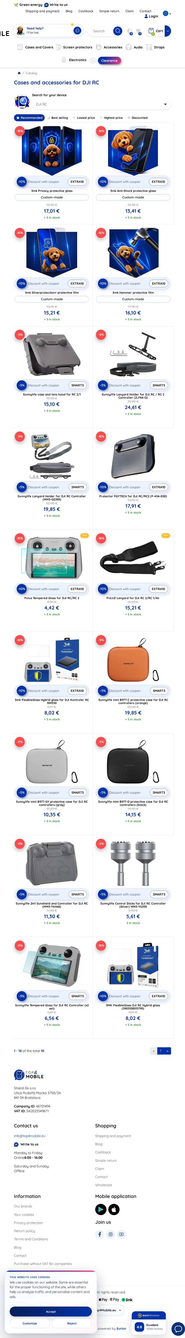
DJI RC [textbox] (41, 104)
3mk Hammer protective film (133, 292)
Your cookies (24, 1214)
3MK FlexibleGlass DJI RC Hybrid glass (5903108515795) (133, 1006)
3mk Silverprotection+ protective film (52, 292)
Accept (51, 1311)
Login (153, 16)
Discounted (140, 117)
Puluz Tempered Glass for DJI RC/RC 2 (51, 598)
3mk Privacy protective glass (51, 191)
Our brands (23, 1206)
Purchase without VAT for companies (43, 1264)
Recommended (31, 117)
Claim (129, 11)
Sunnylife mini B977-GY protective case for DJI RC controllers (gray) (52, 803)
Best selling (59, 117)
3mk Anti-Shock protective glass (133, 191)
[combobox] (101, 104)
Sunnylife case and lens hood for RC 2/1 (52, 394)
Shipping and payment (42, 11)
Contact (145, 11)
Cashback (86, 11)
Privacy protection (28, 1223)
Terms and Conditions (31, 1239)
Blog (69, 11)
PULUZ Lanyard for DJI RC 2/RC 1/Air (133, 598)
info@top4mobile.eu (30, 1136)
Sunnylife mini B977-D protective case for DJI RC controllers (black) (133, 803)
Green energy (30, 4)
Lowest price (86, 117)
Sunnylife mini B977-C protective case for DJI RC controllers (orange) (133, 701)
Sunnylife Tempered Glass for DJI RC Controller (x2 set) (52, 1006)
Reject (71, 1323)
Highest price (113, 117)
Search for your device (49, 95)
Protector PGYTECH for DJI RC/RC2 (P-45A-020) (133, 496)
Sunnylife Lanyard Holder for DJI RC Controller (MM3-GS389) (52, 497)
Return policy (24, 1231)
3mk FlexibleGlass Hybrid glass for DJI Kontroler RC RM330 (52, 701)
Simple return (109, 11)
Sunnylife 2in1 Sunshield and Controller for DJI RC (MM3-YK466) (52, 905)
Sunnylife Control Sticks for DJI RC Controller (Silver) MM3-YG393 (133, 905)
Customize (30, 1323)
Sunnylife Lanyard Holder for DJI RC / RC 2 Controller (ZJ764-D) (133, 396)
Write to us (58, 4)
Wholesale (103, 1185)
